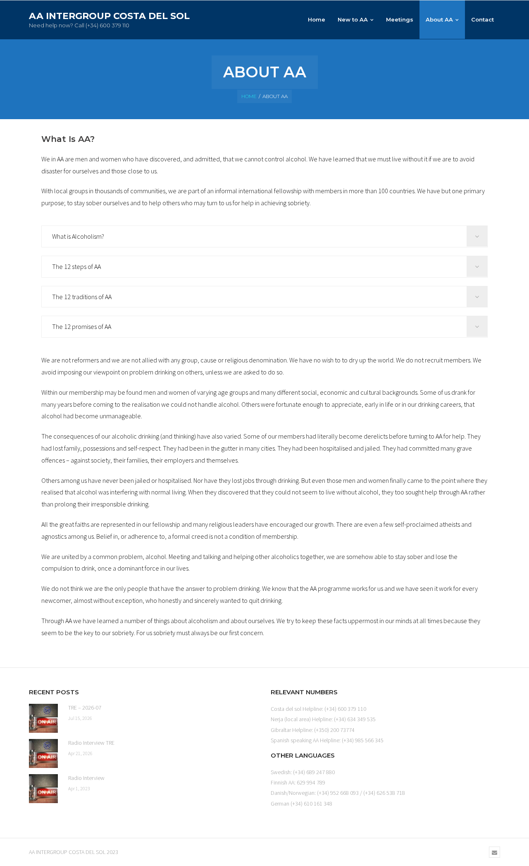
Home (249, 96)
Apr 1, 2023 (79, 789)
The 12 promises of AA (81, 326)
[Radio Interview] (43, 788)
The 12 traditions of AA (82, 297)
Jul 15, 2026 (80, 718)
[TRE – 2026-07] (43, 718)
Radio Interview (86, 778)
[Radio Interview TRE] (43, 753)
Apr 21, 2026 (80, 753)
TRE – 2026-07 (84, 707)
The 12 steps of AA (76, 266)
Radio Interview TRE (91, 742)
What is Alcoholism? (78, 236)
